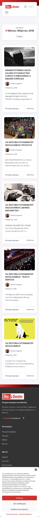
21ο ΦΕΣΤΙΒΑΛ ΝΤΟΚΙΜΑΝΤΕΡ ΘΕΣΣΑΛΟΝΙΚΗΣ (19, 344)
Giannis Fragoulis (16, 83)
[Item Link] (19, 56)
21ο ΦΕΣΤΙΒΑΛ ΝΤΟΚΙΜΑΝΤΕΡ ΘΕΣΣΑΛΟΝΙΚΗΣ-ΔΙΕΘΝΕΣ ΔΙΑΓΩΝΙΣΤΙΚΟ (19, 208)
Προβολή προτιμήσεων (19, 509)
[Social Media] (24, 418)
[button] (36, 470)
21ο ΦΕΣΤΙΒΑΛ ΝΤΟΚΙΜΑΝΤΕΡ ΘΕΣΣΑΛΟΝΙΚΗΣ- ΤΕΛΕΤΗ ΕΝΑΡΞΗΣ (19, 277)
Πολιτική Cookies (12, 514)
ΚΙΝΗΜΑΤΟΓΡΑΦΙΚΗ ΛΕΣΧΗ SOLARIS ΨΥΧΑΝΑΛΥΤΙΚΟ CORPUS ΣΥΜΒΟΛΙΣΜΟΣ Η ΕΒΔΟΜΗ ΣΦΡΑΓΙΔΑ (18, 74)
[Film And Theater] (12, 7)
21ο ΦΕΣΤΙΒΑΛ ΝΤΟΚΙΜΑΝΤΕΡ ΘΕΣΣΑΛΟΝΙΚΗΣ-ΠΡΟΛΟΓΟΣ (19, 143)
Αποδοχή (19, 498)
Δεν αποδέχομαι (19, 504)
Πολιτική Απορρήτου (25, 514)
